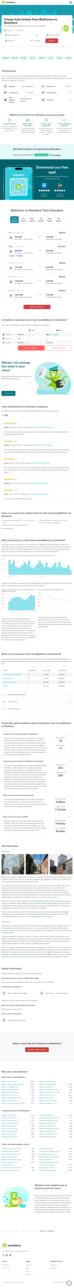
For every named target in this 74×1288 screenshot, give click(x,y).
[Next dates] (66, 220)
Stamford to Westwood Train (47, 1126)
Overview (14, 58)
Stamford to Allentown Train (47, 1131)
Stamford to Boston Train (9, 1126)
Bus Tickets (5, 1265)
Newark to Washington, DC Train (49, 1157)
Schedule (5, 58)
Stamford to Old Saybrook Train (48, 1120)
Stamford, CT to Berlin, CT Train (48, 1134)
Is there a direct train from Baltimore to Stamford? (20, 734)
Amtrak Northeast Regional (43, 427)
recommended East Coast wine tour (43, 901)
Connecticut (45, 926)
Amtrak (5, 686)
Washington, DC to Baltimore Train (49, 1151)
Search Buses (59, 348)
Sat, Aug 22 (11, 40)
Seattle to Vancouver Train (9, 1157)
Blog (27, 1268)
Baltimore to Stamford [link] (47, 1231)
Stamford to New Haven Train (10, 1123)
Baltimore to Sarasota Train (9, 1100)
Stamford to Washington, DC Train (49, 1128)
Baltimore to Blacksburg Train (48, 1103)
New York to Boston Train (47, 1165)
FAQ (50, 58)
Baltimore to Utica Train (46, 1098)
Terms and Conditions (58, 1282)
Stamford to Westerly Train (9, 1137)
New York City (9, 928)
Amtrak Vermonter (9, 682)
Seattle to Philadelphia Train (47, 1170)
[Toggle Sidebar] (70, 2)
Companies (53, 1268)
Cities (59, 58)
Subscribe (8, 393)
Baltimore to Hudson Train (9, 1081)
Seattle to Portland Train (46, 1148)
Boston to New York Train (47, 1167)
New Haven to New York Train (10, 1151)
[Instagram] (3, 1255)
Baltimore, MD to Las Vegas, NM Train (13, 1084)
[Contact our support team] (69, 1283)
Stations (68, 58)
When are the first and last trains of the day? (18, 795)
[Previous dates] (8, 220)
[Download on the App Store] (44, 185)
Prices (33, 58)
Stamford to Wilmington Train (47, 1137)
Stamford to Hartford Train (47, 1123)
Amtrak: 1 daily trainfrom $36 (50, 523)
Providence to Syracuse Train (48, 1154)
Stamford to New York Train (10, 1128)
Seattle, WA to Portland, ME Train (49, 1162)
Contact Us (53, 1265)
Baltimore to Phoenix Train (47, 1095)
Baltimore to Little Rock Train (47, 1084)
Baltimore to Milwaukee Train (10, 1087)
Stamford (34, 1231)
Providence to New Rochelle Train (12, 1167)
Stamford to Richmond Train (10, 1131)
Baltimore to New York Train (10, 1095)
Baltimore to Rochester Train (10, 1092)
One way (9, 30)
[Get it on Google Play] (60, 185)
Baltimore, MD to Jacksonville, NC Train (13, 1103)
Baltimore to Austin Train (46, 1087)
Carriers (41, 58)
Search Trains (31, 348)
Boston (50, 952)
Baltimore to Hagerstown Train (11, 1089)
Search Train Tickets (37, 1050)
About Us (29, 1265)
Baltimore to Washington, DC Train (49, 1092)
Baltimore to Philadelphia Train (48, 1089)
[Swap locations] (37, 35)
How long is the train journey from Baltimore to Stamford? (23, 761)
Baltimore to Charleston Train (48, 1081)
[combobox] (16, 35)
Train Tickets (5, 1231)
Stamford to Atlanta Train (9, 1115)
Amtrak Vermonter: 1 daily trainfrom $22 (53, 520)
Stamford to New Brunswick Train (49, 1118)
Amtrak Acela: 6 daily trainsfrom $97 (15, 525)
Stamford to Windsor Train (9, 1118)
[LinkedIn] (10, 1255)
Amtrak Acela (7, 678)
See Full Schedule (37, 307)
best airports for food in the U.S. (42, 916)
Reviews (23, 58)
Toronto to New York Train (9, 1162)
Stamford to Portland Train (9, 1120)
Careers (28, 1274)
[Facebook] (7, 1255)
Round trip (20, 30)
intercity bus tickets (30, 954)
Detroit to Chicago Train (46, 1159)
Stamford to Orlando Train (9, 1134)
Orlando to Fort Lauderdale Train (11, 1148)
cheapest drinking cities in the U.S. (52, 903)
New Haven (18, 952)
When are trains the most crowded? (15, 817)
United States (16, 1231)
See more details (7, 528)
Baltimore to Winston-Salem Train (11, 1098)
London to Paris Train (8, 1165)
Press (28, 1271)
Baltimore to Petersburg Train (48, 1100)
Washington (57, 952)
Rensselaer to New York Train (10, 1170)
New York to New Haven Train (10, 1154)
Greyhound (16, 954)
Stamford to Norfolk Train (46, 1115)
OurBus (6, 954)
